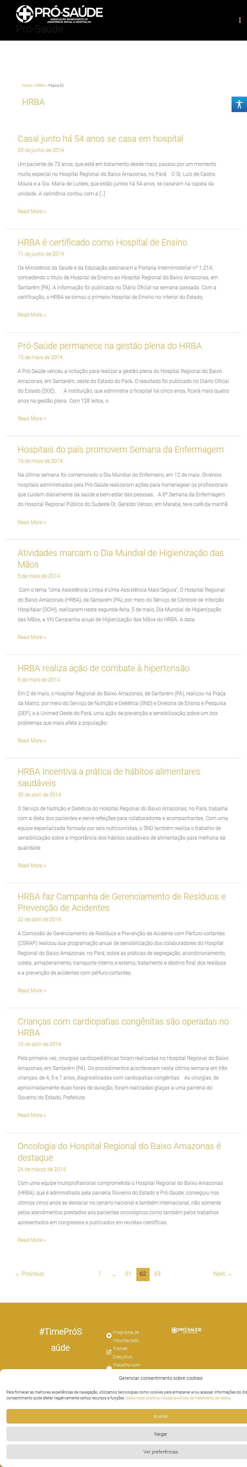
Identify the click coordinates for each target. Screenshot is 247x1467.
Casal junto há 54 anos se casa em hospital (100, 139)
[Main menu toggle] (240, 20)
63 (157, 1274)
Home (27, 85)
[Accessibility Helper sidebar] (239, 104)
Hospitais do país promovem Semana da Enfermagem (121, 449)
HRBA (40, 85)
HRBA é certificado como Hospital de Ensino (102, 242)
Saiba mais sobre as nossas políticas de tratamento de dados (178, 1398)
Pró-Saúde (39, 29)
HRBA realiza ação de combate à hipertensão (103, 668)
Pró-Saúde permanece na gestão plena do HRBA (110, 346)
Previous (29, 1274)
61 (128, 1274)
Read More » (32, 211)
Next (222, 1274)
